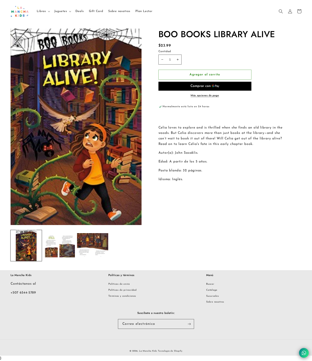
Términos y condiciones (122, 296)
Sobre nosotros (215, 302)
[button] (43, 11)
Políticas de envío (119, 284)
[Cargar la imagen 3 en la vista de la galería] (92, 245)
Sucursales (212, 296)
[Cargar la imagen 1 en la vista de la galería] (26, 245)
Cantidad (164, 51)
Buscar (210, 284)
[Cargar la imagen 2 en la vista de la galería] (59, 245)
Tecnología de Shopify (170, 351)
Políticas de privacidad (122, 290)
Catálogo (211, 290)
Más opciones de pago (205, 95)
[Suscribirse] (189, 324)
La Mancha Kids (148, 351)
